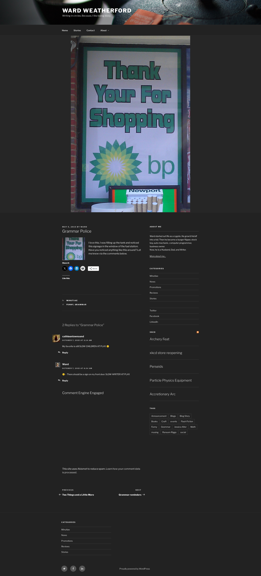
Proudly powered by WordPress (134, 568)
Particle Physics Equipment (171, 380)
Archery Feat (159, 339)
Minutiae (72, 300)
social (183, 432)
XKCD (153, 332)
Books (154, 421)
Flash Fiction (187, 421)
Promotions (155, 287)
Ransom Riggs (169, 432)
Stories (77, 30)
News (152, 281)
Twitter (153, 310)
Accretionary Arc (163, 394)
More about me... (158, 256)
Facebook (154, 316)
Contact (91, 30)
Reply (65, 352)
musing (154, 432)
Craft (163, 421)
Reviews (154, 292)
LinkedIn (154, 322)
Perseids (156, 366)
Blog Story (185, 416)
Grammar (81, 305)
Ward (84, 227)
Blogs (173, 416)
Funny (70, 305)
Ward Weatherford (97, 10)
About (103, 30)
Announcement (158, 416)
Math (193, 427)
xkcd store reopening (166, 353)
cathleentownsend (73, 336)
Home (65, 30)
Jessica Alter (180, 427)
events (173, 421)
